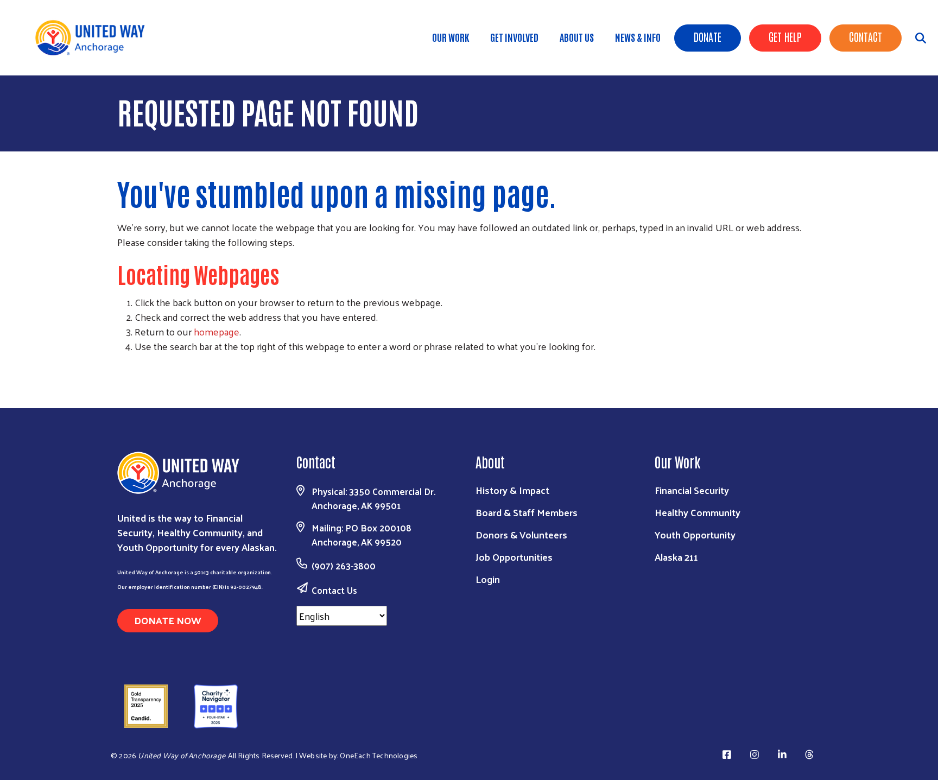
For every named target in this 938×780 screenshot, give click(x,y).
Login (488, 578)
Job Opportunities (514, 556)
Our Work (450, 36)
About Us (577, 36)
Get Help (785, 36)
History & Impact (512, 489)
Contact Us (334, 590)
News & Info (638, 36)
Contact (865, 36)
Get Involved (514, 36)
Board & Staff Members (527, 512)
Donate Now (167, 620)
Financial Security (692, 489)
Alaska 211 (676, 556)
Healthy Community (697, 512)
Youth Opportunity (695, 534)
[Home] (97, 37)
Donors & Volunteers (521, 534)
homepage (216, 331)
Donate (707, 36)
